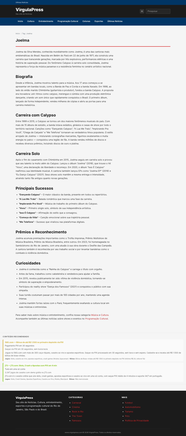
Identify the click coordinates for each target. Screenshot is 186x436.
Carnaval (76, 402)
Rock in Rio (77, 411)
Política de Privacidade (137, 420)
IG (142, 11)
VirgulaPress (29, 9)
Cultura (30, 21)
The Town (77, 416)
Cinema (76, 407)
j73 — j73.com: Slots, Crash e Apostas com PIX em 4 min (31, 365)
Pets (127, 416)
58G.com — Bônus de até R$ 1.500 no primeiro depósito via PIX (34, 342)
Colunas (86, 21)
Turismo (129, 411)
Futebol (129, 402)
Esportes (99, 21)
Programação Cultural (68, 21)
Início (20, 21)
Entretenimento (46, 21)
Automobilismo (133, 407)
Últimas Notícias (115, 21)
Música (94, 315)
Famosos (76, 420)
